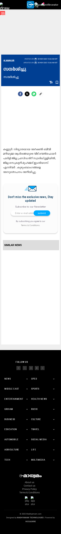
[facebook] (20, 93)
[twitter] (24, 367)
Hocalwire (30, 521)
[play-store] (27, 500)
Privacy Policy (29, 489)
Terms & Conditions (30, 225)
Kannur (9, 60)
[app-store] (33, 500)
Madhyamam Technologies (30, 518)
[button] (4, 4)
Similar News (13, 245)
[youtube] (37, 367)
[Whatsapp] (33, 93)
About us (29, 482)
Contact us (29, 485)
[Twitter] (27, 93)
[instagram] (31, 367)
